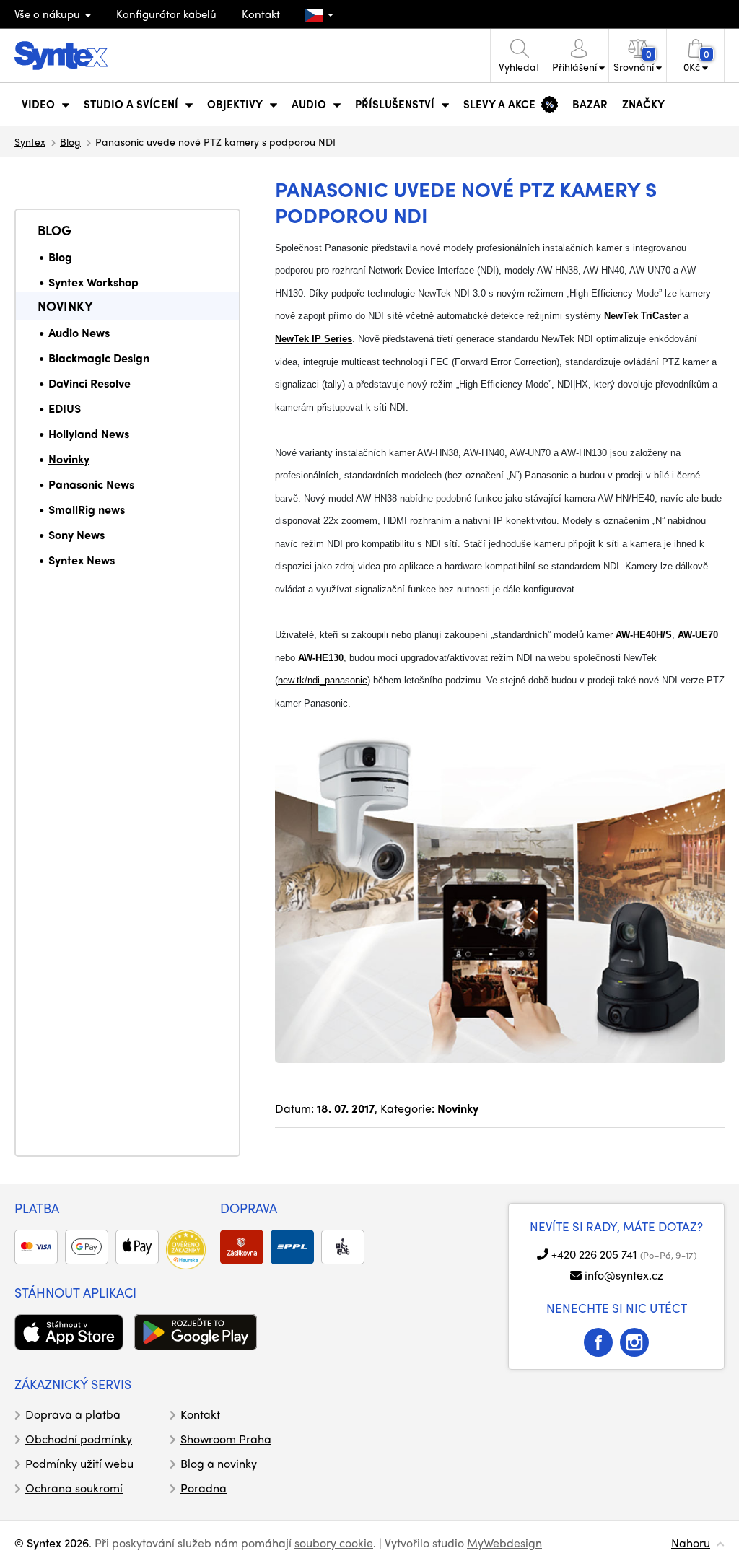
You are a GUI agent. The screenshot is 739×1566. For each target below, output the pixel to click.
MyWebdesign (504, 1542)
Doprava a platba (73, 1414)
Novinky (65, 306)
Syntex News (81, 559)
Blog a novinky (218, 1463)
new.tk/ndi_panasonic (322, 680)
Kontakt (261, 14)
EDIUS (64, 408)
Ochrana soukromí (74, 1487)
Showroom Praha (225, 1438)
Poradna (203, 1487)
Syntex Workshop (93, 282)
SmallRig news (86, 509)
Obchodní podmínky (78, 1438)
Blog (70, 141)
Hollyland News (88, 433)
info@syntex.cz (624, 1275)
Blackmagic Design (98, 357)
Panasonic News (91, 484)
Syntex (29, 141)
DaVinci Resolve (89, 383)
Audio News (79, 332)
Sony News (76, 534)
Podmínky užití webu (79, 1463)
